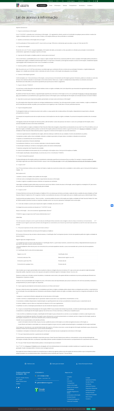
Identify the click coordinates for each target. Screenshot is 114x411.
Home (17, 11)
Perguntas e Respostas (91, 388)
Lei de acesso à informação (73, 395)
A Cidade (88, 377)
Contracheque (81, 1)
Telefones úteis (31, 363)
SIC (19, 198)
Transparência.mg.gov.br (73, 399)
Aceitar (88, 408)
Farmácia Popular (71, 397)
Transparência (70, 383)
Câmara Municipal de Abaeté (85, 363)
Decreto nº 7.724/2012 (85, 129)
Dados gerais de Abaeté (58, 363)
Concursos (69, 381)
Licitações (69, 377)
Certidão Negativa (71, 1)
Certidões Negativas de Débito (72, 392)
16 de (91, 93)
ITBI (63, 1)
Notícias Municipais (90, 390)
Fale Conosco (89, 396)
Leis (68, 379)
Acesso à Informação (72, 385)
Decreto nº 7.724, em (84, 93)
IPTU (57, 1)
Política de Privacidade (72, 401)
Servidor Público (90, 382)
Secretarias (88, 384)
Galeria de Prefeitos (90, 386)
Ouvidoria (88, 399)
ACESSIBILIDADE (19, 1)
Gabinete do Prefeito (91, 380)
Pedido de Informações (72, 387)
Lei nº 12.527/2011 (38, 50)
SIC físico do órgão (56, 161)
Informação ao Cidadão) (90, 161)
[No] (112, 409)
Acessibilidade (70, 389)
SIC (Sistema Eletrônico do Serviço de (75, 161)
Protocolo (51, 1)
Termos (93, 408)
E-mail (88, 1)
